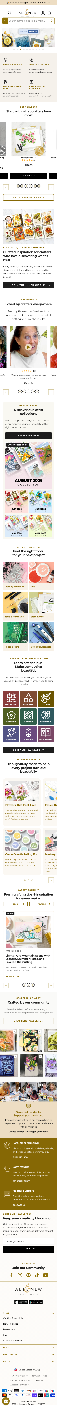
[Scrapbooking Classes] (46, 734)
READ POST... (14, 976)
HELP (6, 1348)
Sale (5, 1335)
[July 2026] (16, 501)
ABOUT (7, 1361)
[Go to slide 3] (32, 880)
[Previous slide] (5, 37)
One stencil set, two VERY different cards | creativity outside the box (28, 959)
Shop (6, 1313)
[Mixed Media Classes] (11, 734)
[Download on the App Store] (21, 1302)
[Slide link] (28, 37)
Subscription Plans (13, 1340)
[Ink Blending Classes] (46, 716)
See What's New (28, 435)
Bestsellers (9, 1329)
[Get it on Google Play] (36, 1302)
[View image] (3, 1031)
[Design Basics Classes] (28, 699)
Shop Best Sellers (27, 197)
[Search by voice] (51, 21)
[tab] (14, 49)
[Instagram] (20, 1276)
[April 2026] (40, 526)
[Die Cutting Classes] (11, 716)
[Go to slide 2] (28, 880)
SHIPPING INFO (20, 1157)
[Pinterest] (28, 1276)
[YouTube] (45, 1276)
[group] (28, 37)
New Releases (10, 1324)
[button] (17, 186)
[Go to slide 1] (24, 880)
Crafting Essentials (13, 1318)
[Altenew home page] (27, 12)
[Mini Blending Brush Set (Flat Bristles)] (28, 139)
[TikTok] (37, 1276)
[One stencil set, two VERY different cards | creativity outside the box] (28, 932)
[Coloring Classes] (46, 699)
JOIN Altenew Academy (28, 750)
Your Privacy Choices (20, 1380)
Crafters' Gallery (27, 1021)
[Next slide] (51, 37)
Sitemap (39, 1380)
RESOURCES (10, 1354)
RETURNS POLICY (21, 1181)
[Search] (5, 21)
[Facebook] (11, 1276)
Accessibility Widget (19, 1385)
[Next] (51, 880)
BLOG (15, 904)
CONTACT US (19, 1205)
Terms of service (39, 1376)
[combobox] (28, 21)
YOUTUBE (42, 904)
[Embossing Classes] (28, 716)
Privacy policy (21, 1376)
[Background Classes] (11, 699)
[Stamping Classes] (28, 734)
